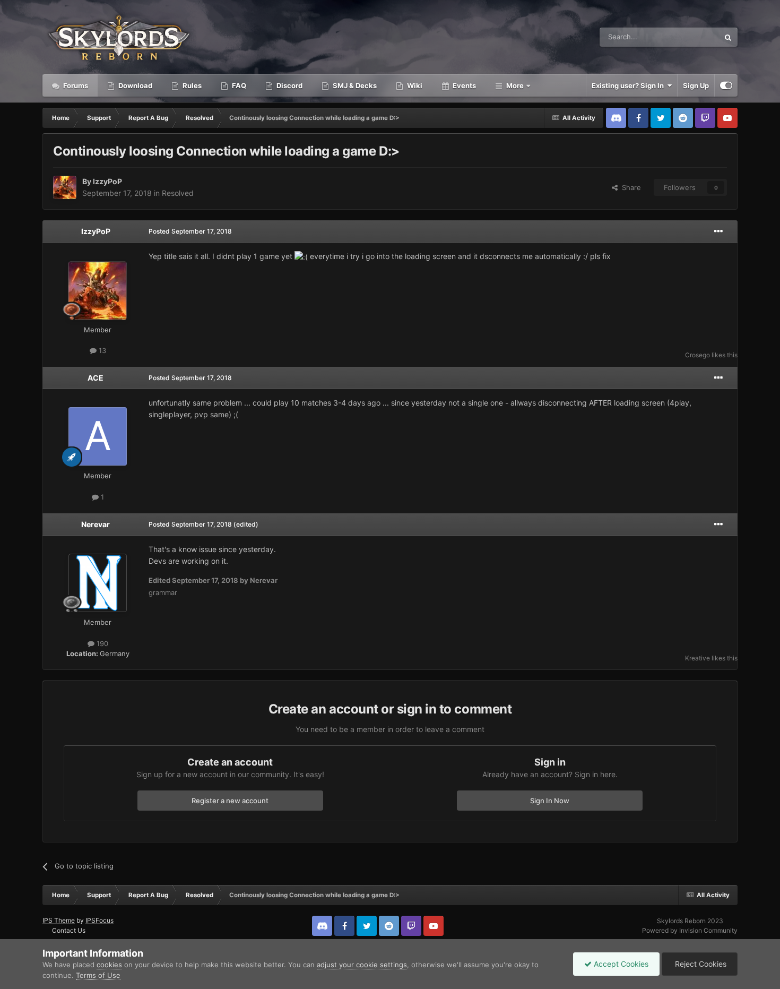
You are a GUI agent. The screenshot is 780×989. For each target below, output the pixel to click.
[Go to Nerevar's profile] (97, 583)
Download (134, 85)
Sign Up (696, 85)
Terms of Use (98, 975)
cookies (109, 964)
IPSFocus (99, 920)
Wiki (413, 85)
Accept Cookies (620, 963)
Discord (288, 85)
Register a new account (230, 800)
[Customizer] (726, 85)
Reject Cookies (699, 963)
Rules (191, 85)
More (515, 85)
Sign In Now (549, 800)
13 (101, 350)
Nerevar (95, 524)
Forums (75, 85)
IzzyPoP (107, 181)
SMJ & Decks (354, 85)
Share (629, 187)
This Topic (688, 37)
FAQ (238, 85)
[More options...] (718, 231)
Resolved (178, 192)
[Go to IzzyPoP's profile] (64, 187)
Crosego (697, 355)
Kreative (697, 658)
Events (463, 85)
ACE (95, 377)
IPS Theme (58, 920)
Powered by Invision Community (690, 930)
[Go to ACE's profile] (97, 436)
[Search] (728, 37)
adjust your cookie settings (362, 964)
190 (101, 643)
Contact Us (68, 930)
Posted (190, 231)
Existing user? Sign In (629, 85)
